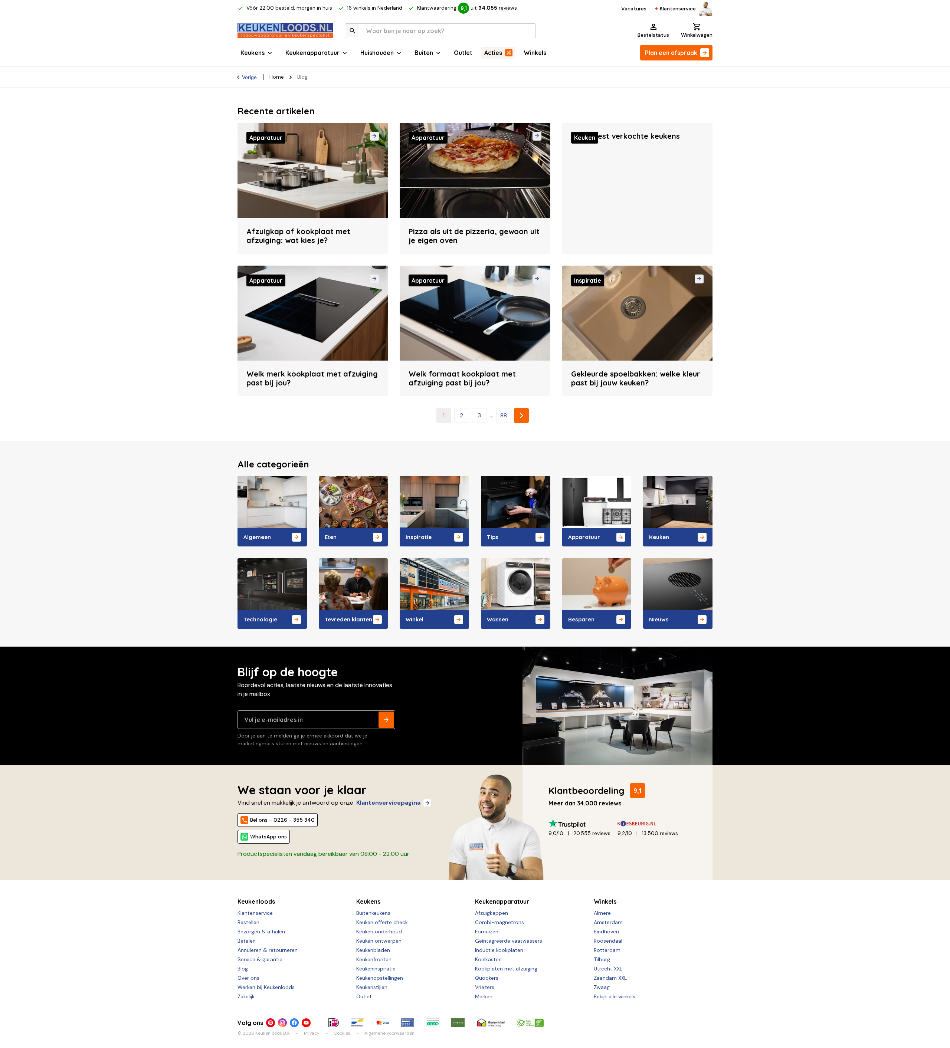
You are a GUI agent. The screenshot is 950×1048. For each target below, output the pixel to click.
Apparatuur (584, 537)
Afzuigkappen (491, 913)
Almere (602, 913)
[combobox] (440, 30)
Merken (483, 996)
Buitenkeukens (373, 913)
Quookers (486, 978)
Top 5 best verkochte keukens (625, 136)
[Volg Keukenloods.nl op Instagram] (282, 1022)
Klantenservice (678, 8)
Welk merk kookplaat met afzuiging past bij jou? (312, 378)
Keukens (252, 52)
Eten (331, 537)
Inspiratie (419, 537)
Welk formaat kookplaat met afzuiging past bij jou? (462, 378)
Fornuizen (486, 931)
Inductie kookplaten (499, 950)
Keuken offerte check (382, 922)
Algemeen (257, 537)
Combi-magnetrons (499, 922)
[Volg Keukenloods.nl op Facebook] (294, 1022)
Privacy (312, 1033)
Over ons (248, 978)
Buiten (424, 52)
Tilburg (602, 959)
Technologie (260, 619)
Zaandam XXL (610, 978)
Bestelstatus (653, 35)
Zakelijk (246, 996)
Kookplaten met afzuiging (506, 968)
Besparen (581, 619)
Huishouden (377, 52)
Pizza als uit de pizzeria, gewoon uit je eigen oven (474, 236)
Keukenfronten (374, 959)
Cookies (342, 1033)
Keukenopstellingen (379, 978)
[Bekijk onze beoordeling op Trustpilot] (583, 823)
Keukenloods (256, 901)
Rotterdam (607, 950)
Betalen (247, 940)
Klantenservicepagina (388, 802)
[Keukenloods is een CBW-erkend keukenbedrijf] (530, 1022)
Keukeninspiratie (376, 968)
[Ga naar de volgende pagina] (521, 415)
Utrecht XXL (608, 968)
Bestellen (248, 922)
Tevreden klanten (348, 619)
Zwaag (602, 987)
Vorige (249, 77)
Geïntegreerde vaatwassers (508, 940)
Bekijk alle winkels (614, 996)
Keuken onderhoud (379, 931)
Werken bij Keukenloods (266, 987)
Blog (243, 968)
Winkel (414, 619)
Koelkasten (488, 959)
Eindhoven (606, 931)
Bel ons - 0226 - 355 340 (282, 820)
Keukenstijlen (371, 987)
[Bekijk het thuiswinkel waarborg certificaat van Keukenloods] (490, 1022)
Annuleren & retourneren (268, 950)
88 (503, 415)
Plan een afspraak (671, 52)
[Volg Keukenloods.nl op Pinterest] (270, 1022)
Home (276, 76)
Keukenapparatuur (312, 52)
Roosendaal (608, 940)
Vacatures (633, 8)
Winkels (535, 52)
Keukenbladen (373, 950)
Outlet (463, 52)
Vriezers (484, 987)
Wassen (497, 619)
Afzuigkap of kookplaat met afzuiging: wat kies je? (298, 236)
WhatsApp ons (268, 836)
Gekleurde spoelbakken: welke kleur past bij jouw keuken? (635, 378)
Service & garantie (260, 959)
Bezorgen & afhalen (261, 931)
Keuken (659, 537)
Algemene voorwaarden (389, 1033)
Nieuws (659, 619)
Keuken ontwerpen (379, 940)
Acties (493, 52)
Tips (492, 537)
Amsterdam (608, 922)
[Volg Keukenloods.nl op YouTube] (306, 1022)
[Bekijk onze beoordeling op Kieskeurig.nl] (652, 823)
